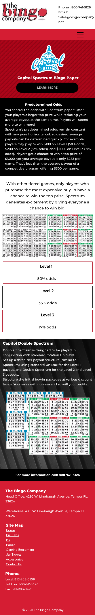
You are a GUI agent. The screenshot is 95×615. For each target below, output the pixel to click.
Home (10, 530)
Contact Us (14, 564)
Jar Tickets (13, 554)
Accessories (14, 559)
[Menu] (80, 34)
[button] (47, 87)
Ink (8, 540)
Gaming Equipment (20, 549)
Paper (10, 545)
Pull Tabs (12, 535)
